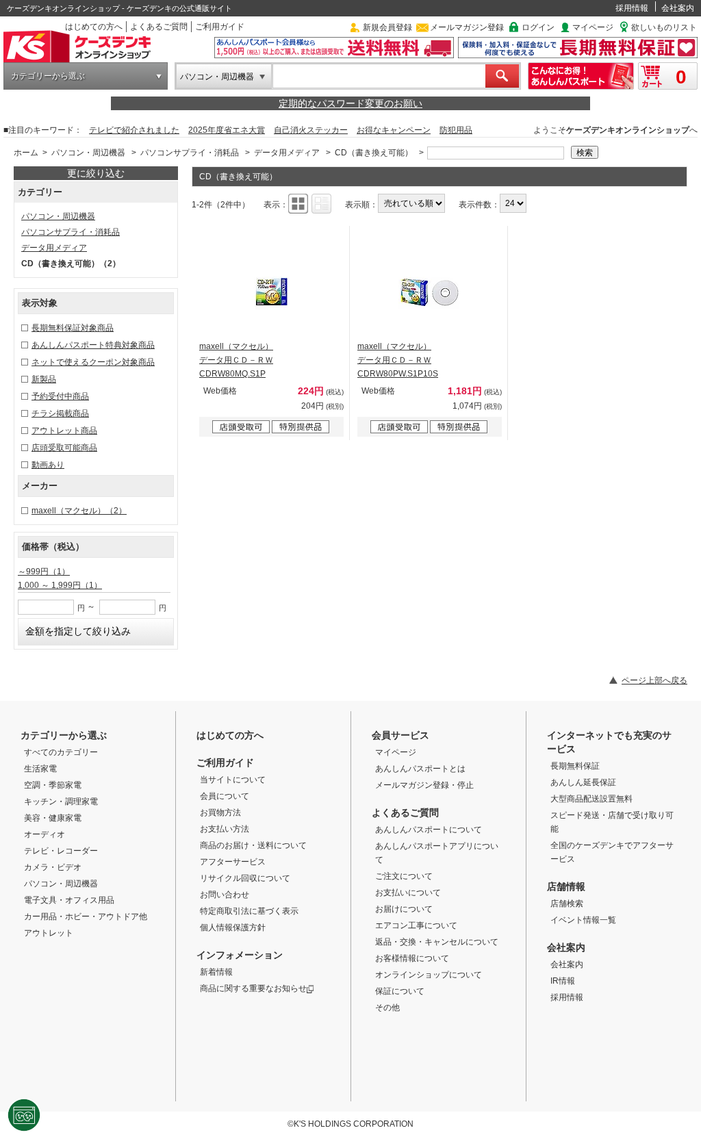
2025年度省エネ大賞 (226, 130)
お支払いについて (408, 892)
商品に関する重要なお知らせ (253, 988)
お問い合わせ (224, 894)
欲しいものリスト (664, 27)
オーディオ (44, 834)
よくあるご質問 (159, 26)
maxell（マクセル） (79, 510)
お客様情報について (412, 958)
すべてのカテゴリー (61, 752)
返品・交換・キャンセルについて (436, 942)
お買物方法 (220, 812)
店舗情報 (566, 886)
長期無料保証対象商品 (72, 328)
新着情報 (216, 972)
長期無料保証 (575, 766)
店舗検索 (566, 903)
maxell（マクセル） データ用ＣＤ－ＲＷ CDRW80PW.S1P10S (397, 360)
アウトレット (48, 933)
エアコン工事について (416, 925)
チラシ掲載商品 (60, 413)
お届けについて (404, 909)
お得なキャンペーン (394, 130)
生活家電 (40, 768)
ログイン (538, 27)
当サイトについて (233, 779)
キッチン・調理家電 (61, 801)
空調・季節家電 (52, 785)
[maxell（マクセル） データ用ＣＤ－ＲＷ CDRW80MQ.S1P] (272, 292)
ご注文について (404, 876)
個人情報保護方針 (233, 927)
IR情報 (562, 981)
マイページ (592, 27)
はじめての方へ (94, 26)
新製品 (43, 379)
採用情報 (631, 8)
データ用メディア (287, 152)
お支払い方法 (224, 829)
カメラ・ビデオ (52, 867)
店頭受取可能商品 (64, 447)
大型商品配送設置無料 (591, 799)
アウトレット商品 (64, 430)
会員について (224, 796)
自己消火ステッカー (311, 130)
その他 (387, 1007)
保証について (399, 991)
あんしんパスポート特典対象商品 (93, 345)
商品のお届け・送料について (253, 845)
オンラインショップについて (428, 975)
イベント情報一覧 (583, 920)
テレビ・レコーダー (61, 851)
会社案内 (677, 8)
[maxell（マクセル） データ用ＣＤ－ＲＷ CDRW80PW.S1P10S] (430, 292)
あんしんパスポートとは (420, 768)
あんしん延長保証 (583, 782)
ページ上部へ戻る (654, 680)
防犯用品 (455, 130)
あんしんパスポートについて (428, 829)
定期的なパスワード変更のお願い (350, 103)
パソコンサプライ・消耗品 (189, 152)
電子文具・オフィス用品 (69, 900)
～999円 (44, 571)
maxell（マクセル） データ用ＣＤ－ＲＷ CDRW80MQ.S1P (236, 360)
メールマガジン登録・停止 (424, 785)
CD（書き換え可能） (374, 152)
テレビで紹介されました (134, 130)
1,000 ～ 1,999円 (60, 585)
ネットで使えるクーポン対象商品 (93, 362)
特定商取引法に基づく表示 (249, 911)
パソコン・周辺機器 (217, 76)
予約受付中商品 (60, 396)
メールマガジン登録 (467, 27)
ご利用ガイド (219, 26)
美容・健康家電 (52, 818)
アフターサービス (233, 862)
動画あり (47, 465)
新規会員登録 (387, 27)
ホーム (26, 152)
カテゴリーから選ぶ (48, 76)
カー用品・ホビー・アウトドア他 (85, 916)
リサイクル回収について (245, 878)
